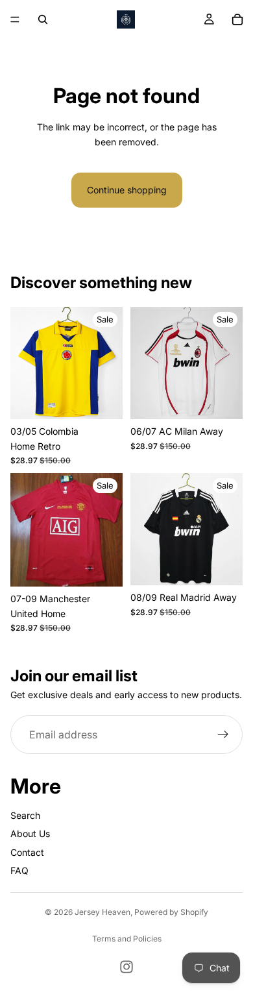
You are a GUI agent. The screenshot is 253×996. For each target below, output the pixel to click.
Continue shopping (127, 189)
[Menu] (15, 19)
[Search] (43, 19)
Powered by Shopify (171, 912)
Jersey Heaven (102, 912)
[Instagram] (126, 967)
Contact (27, 852)
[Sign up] (223, 734)
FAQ (19, 870)
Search (25, 815)
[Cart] (237, 19)
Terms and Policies (127, 938)
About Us (30, 833)
